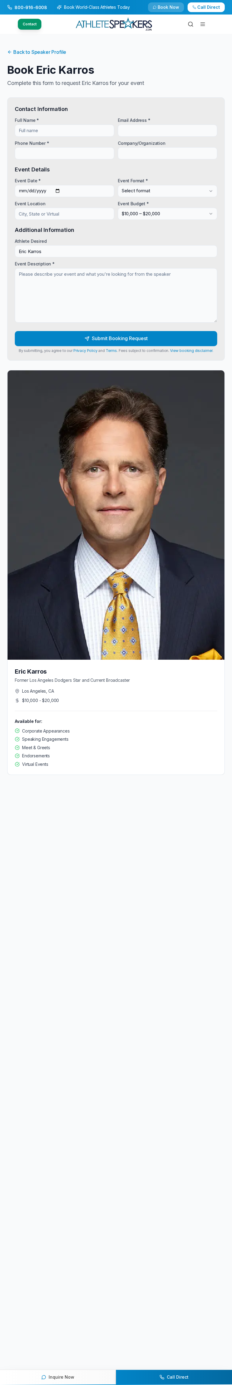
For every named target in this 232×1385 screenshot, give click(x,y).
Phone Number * (32, 142)
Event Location (30, 203)
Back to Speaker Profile (39, 52)
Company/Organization (142, 142)
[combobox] (167, 191)
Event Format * (133, 180)
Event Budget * (133, 203)
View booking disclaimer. (191, 350)
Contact (30, 24)
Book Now (168, 7)
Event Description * (35, 263)
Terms (111, 350)
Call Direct (208, 7)
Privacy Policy (85, 350)
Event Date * (28, 180)
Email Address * (134, 120)
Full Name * (27, 120)
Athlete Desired (31, 241)
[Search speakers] (190, 24)
